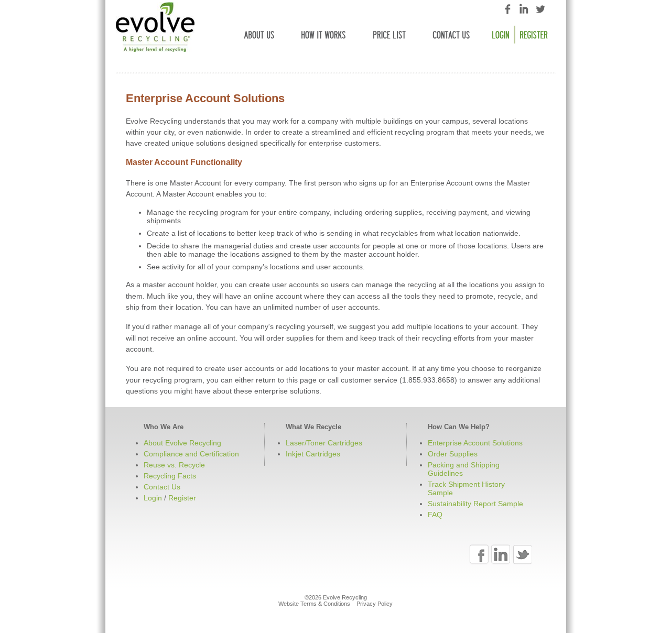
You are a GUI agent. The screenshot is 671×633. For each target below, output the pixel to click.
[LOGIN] (501, 34)
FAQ (435, 514)
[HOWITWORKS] (324, 34)
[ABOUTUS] (259, 34)
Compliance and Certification (191, 454)
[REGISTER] (534, 34)
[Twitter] (522, 554)
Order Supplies (453, 454)
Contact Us (162, 487)
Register (182, 498)
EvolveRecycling (155, 27)
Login (153, 498)
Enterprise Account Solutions (475, 443)
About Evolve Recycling (182, 443)
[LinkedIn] (500, 554)
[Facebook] (479, 554)
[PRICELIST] (389, 34)
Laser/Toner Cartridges (324, 443)
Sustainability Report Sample (475, 503)
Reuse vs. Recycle (174, 465)
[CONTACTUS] (451, 34)
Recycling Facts (170, 476)
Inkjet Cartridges (313, 454)
